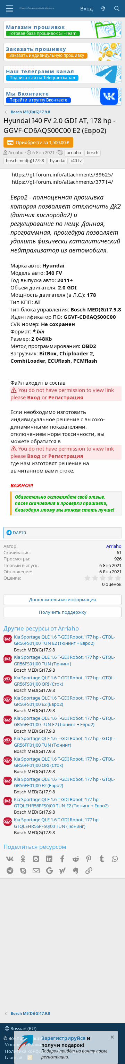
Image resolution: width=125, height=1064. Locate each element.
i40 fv (76, 161)
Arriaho (16, 152)
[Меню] (9, 8)
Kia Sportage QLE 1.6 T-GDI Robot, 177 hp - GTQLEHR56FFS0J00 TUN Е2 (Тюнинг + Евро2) (61, 802)
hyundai (57, 161)
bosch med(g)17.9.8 (25, 161)
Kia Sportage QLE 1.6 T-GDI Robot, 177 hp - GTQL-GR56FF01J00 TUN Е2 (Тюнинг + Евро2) (64, 721)
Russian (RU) (22, 1028)
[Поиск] (117, 8)
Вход (33, 397)
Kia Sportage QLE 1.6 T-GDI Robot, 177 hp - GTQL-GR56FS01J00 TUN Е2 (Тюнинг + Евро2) (64, 640)
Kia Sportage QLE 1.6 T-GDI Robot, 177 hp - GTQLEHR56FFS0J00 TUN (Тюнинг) (57, 822)
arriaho (74, 153)
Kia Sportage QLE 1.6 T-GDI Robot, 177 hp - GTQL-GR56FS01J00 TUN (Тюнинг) (64, 660)
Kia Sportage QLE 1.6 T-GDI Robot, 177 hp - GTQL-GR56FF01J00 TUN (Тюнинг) (64, 741)
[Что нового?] (103, 8)
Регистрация (65, 397)
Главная (13, 1057)
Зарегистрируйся (63, 1038)
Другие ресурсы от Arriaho (41, 628)
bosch (92, 153)
